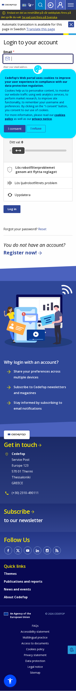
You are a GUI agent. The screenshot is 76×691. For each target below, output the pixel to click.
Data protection (35, 661)
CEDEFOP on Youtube (28, 550)
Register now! (20, 252)
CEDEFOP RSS (57, 550)
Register (60, 5)
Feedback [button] (72, 650)
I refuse (36, 128)
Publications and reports (23, 581)
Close (71, 24)
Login (50, 5)
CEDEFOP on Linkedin (37, 550)
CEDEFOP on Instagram (47, 550)
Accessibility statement (35, 631)
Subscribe (17, 511)
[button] (10, 681)
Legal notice (35, 667)
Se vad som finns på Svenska (39, 17)
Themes (10, 574)
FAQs (35, 626)
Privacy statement (35, 655)
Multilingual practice (35, 637)
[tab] (38, 182)
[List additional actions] (32, 5)
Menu (71, 4)
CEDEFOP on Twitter (18, 550)
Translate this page (40, 29)
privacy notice (42, 119)
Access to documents (35, 643)
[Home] (9, 5)
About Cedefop (16, 597)
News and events (17, 589)
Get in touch (20, 445)
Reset (42, 229)
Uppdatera (22, 195)
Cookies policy (35, 649)
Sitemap (35, 672)
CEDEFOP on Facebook (8, 550)
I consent (14, 129)
